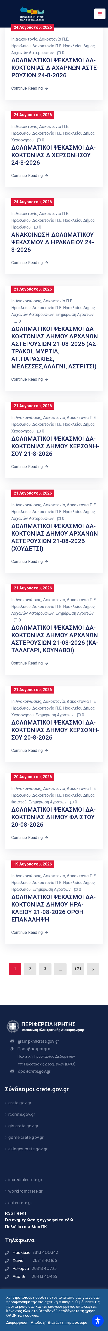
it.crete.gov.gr (21, 1114)
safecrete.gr (20, 1202)
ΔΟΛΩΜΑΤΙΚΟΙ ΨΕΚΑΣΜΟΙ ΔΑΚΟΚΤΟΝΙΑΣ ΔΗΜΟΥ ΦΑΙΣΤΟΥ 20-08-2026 (53, 817)
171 (77, 969)
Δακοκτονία (26, 39)
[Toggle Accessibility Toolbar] (97, 1320)
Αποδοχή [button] (38, 1322)
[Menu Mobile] (99, 14)
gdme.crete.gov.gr (26, 1137)
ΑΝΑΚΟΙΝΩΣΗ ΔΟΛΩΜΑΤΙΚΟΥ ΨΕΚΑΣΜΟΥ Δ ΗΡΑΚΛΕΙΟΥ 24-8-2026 (52, 242)
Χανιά (35, 1260)
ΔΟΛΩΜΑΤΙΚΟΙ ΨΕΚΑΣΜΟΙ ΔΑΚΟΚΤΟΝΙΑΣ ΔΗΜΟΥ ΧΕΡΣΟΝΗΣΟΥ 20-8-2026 (55, 730)
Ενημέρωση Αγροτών (75, 314)
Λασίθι (35, 1276)
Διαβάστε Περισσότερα (67, 1322)
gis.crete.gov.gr (23, 1125)
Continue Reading (27, 88)
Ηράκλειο (35, 1252)
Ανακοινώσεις (28, 301)
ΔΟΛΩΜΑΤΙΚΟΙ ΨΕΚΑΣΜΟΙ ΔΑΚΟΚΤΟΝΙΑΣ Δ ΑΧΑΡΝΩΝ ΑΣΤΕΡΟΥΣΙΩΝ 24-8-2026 (55, 68)
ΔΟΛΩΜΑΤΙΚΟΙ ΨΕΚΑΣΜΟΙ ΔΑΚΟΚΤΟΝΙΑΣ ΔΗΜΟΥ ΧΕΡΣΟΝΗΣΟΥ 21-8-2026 (55, 446)
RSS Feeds (16, 1213)
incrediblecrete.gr (25, 1179)
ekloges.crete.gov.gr (28, 1148)
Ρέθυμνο (35, 1268)
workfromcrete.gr (25, 1191)
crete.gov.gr (19, 1102)
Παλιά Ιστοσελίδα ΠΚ (26, 1226)
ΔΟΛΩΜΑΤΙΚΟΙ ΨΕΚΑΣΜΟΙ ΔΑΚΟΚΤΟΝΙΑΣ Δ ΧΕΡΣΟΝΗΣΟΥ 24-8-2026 (53, 155)
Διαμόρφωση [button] (17, 1322)
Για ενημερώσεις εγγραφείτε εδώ (39, 1219)
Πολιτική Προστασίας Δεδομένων (46, 1056)
